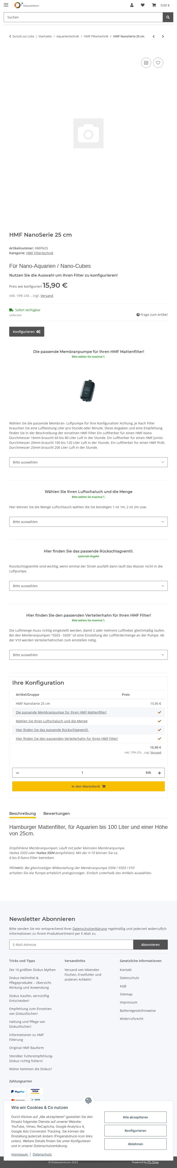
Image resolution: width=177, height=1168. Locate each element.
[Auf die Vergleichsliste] (146, 63)
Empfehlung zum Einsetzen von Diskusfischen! (30, 1011)
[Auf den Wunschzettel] (158, 63)
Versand (47, 295)
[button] (132, 5)
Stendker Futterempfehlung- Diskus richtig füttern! (31, 1058)
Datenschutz (42, 1154)
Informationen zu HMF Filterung (26, 1037)
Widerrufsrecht (131, 1018)
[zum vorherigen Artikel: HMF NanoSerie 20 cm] (153, 36)
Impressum (20, 1154)
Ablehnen (135, 1144)
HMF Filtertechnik (39, 253)
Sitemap (126, 994)
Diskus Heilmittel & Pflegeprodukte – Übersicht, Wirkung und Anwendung (30, 983)
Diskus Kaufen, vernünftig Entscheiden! (29, 998)
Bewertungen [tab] (56, 813)
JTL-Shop (153, 1162)
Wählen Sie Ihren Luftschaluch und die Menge (52, 721)
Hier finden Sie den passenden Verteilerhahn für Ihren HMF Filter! (67, 738)
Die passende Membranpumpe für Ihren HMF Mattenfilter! (61, 712)
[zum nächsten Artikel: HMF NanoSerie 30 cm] (163, 36)
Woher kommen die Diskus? (30, 1069)
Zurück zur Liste (23, 36)
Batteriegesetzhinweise (138, 1010)
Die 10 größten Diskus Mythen (32, 970)
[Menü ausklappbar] (6, 3)
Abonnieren (150, 944)
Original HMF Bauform (26, 1048)
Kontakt (126, 970)
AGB (123, 986)
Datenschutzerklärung (90, 928)
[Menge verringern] (17, 772)
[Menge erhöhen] (159, 772)
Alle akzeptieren (135, 1117)
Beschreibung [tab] (22, 813)
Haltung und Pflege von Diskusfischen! (27, 1024)
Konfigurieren (135, 1130)
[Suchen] (168, 17)
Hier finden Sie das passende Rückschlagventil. (52, 730)
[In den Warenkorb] (13, 51)
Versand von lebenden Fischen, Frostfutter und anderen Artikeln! (83, 975)
